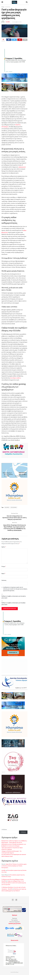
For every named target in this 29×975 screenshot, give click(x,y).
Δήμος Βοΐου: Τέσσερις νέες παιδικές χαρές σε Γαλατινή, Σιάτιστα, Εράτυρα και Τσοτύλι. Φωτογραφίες (14, 866)
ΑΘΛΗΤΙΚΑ (7, 7)
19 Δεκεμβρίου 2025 (16, 22)
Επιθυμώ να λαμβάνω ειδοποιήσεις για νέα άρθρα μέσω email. (13, 603)
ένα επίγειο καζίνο (15, 378)
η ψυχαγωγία (22, 167)
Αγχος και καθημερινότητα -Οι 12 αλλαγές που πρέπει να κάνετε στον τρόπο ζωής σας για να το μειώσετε (14, 882)
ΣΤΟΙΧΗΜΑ (14, 507)
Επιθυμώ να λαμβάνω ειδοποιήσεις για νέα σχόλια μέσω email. (14, 597)
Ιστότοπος (4, 580)
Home (3, 7)
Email (3, 573)
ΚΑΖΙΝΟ (7, 507)
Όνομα (4, 566)
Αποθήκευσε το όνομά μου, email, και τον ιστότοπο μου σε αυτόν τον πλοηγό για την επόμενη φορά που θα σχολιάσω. (15, 589)
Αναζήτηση (4, 829)
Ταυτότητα (14, 918)
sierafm (8, 22)
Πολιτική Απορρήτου (15, 922)
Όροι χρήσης (14, 920)
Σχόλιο (4, 547)
